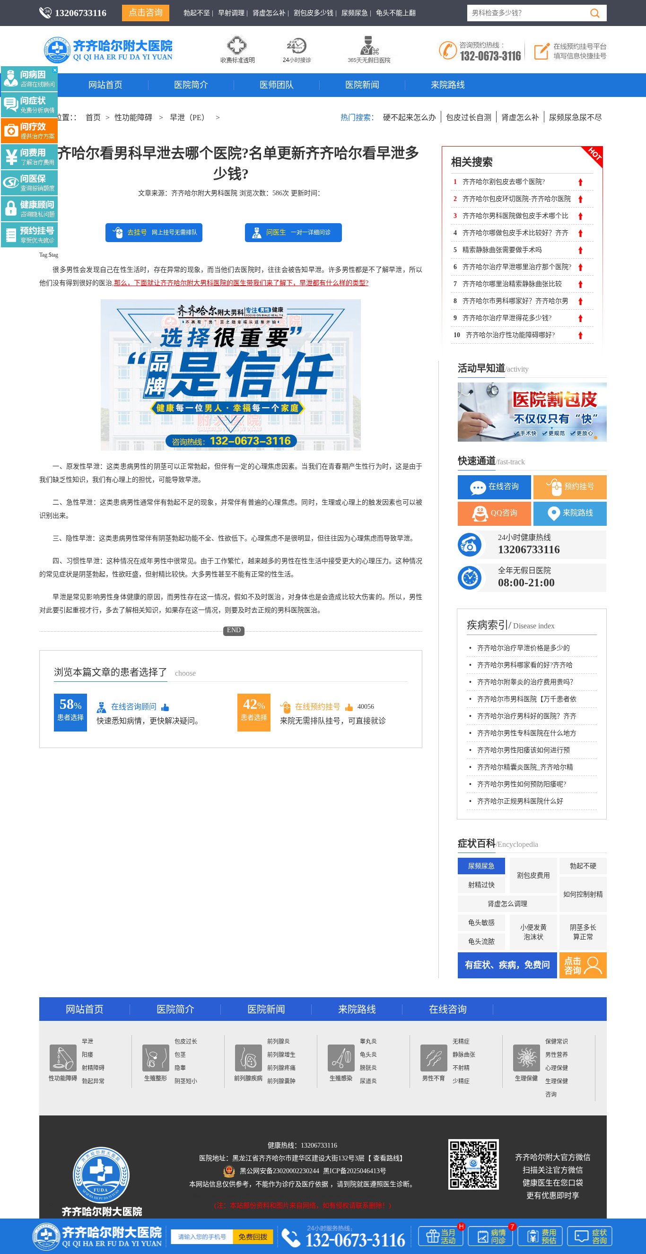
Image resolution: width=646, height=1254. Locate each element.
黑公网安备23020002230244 (279, 1171)
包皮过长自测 (468, 117)
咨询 (551, 1094)
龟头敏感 (481, 922)
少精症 (461, 1081)
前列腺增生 (281, 1055)
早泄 (87, 1041)
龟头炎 (368, 1055)
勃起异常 (93, 1081)
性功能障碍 (133, 117)
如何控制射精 (583, 894)
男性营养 (556, 1055)
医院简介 (191, 85)
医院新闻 (362, 85)
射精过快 (481, 884)
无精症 (461, 1041)
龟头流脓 (481, 941)
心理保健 (556, 1068)
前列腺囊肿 (281, 1081)
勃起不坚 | (198, 13)
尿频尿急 (481, 866)
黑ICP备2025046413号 (354, 1171)
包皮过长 (186, 1041)
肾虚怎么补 (520, 117)
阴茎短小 (186, 1081)
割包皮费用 (533, 875)
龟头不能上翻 (396, 13)
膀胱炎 (368, 1068)
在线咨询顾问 (134, 707)
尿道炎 (368, 1081)
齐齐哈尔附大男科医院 (204, 193)
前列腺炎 (278, 1041)
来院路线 (448, 85)
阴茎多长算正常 (583, 932)
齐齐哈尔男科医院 (122, 40)
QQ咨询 (504, 513)
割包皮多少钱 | (315, 13)
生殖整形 (155, 1078)
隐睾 (180, 1068)
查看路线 (386, 1158)
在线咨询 (504, 486)
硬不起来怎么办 (409, 117)
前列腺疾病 (248, 1078)
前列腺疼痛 (281, 1068)
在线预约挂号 (317, 707)
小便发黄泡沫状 (533, 932)
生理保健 (526, 1078)
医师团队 (277, 85)
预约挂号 (579, 486)
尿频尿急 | (356, 13)
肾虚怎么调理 (507, 903)
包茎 (180, 1055)
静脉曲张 (464, 1055)
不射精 (461, 1068)
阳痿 (87, 1055)
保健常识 (556, 1041)
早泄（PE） (189, 117)
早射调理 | (233, 13)
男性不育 (433, 1078)
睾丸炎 (368, 1041)
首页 (93, 117)
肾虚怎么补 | (271, 13)
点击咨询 (146, 12)
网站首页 (105, 85)
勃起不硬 (583, 866)
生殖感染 (341, 1078)
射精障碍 (93, 1068)
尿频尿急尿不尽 (575, 117)
